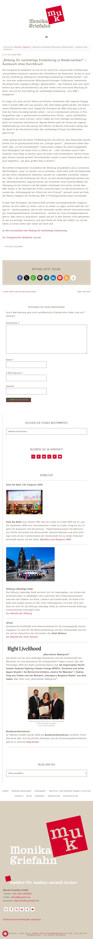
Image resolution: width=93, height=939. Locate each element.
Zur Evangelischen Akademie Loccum (21, 237)
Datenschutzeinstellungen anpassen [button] (22, 919)
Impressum (54, 796)
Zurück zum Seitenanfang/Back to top (52, 933)
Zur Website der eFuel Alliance (22, 636)
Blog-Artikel (33, 742)
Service (19, 796)
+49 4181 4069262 (22, 893)
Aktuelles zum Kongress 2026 (55, 539)
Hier (16, 679)
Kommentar (13, 323)
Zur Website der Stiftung (19, 613)
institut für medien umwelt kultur (70, 791)
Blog (29, 796)
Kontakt (40, 796)
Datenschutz (70, 796)
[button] (20, 278)
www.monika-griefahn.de (26, 900)
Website (10, 386)
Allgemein (18, 246)
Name (10, 359)
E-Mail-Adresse (14, 373)
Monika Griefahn (46, 17)
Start (5, 791)
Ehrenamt (40, 791)
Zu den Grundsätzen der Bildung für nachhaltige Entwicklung (34, 230)
